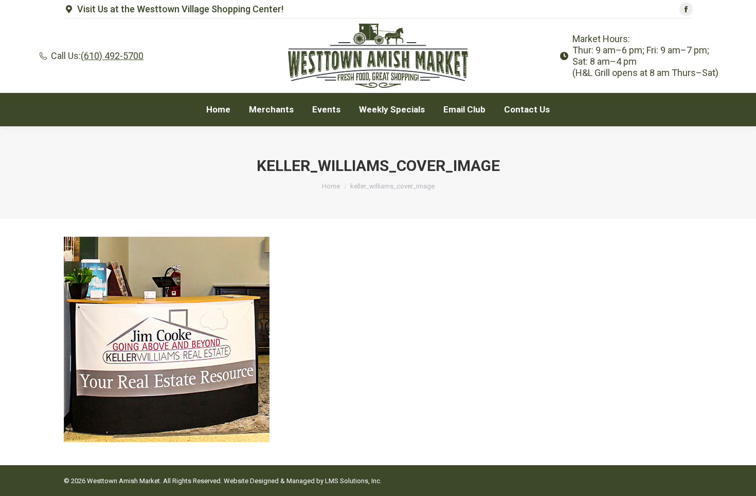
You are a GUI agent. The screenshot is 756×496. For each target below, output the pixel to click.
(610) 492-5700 (112, 55)
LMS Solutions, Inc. (353, 481)
